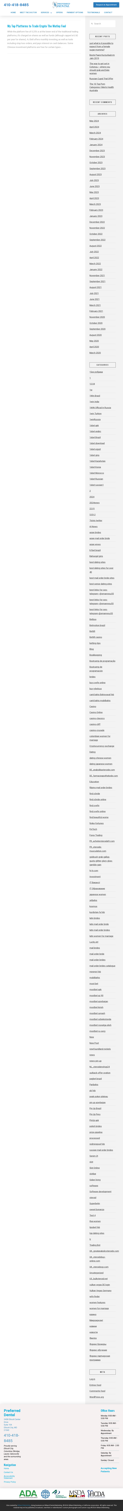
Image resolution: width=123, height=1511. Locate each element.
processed (94, 1138)
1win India (94, 401)
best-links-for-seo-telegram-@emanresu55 (101, 611)
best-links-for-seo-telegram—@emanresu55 (101, 592)
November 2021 (97, 275)
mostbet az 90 (96, 995)
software (93, 1185)
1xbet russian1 (96, 485)
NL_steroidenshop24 (99, 1066)
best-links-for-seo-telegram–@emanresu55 (101, 601)
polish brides (95, 1126)
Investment (95, 876)
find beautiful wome (98, 817)
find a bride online (97, 799)
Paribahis (93, 1084)
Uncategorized (96, 1273)
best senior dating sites (100, 584)
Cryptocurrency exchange (101, 746)
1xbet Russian (96, 479)
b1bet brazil (95, 550)
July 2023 (94, 180)
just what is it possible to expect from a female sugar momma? (101, 46)
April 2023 (94, 198)
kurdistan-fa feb (97, 912)
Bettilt (92, 631)
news (92, 1055)
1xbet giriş (94, 455)
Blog (91, 649)
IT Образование (97, 888)
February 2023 (96, 210)
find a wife (94, 805)
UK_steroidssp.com (98, 1267)
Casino (92, 706)
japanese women (97, 894)
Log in (92, 1379)
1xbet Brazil (95, 437)
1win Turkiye (95, 413)
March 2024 (95, 133)
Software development (100, 1191)
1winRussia (95, 419)
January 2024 (95, 144)
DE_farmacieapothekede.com (103, 776)
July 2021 (94, 293)
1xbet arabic (95, 431)
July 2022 (94, 251)
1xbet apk (94, 425)
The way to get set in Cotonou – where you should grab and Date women (99, 68)
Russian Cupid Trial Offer (101, 78)
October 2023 (95, 162)
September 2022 (97, 240)
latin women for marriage (101, 936)
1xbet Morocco (96, 473)
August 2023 (95, 174)
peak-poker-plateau (98, 1096)
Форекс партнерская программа (99, 1358)
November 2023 (97, 156)
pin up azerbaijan (97, 1102)
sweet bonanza (96, 1209)
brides (92, 676)
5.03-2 (92, 514)
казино (92, 1314)
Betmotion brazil (97, 625)
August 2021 (95, 287)
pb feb (92, 1090)
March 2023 (95, 204)
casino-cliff (94, 724)
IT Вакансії (94, 882)
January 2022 (95, 269)
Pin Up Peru (94, 1114)
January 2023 (95, 216)
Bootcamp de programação (102, 661)
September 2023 (97, 168)
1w (90, 390)
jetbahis (93, 900)
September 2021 (97, 281)
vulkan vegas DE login (99, 1284)
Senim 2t (93, 1156)
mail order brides (97, 960)
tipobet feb (94, 1227)
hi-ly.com (93, 870)
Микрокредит (96, 1320)
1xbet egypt (95, 449)
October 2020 (95, 323)
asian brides (95, 532)
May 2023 (94, 192)
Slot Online (94, 1168)
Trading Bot (94, 1245)
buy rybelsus (95, 688)
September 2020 (97, 329)
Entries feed (95, 1385)
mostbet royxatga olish (100, 1025)
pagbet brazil (95, 1078)
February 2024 (96, 139)
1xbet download (97, 443)
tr (90, 1239)
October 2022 (95, 234)
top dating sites (96, 1233)
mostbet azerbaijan (98, 1001)
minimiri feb (95, 971)
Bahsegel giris (96, 556)
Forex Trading (95, 835)
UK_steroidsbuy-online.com (97, 1259)
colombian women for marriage (99, 738)
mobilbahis (94, 977)
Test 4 (92, 1215)
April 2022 (94, 257)
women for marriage (99, 1308)
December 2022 (97, 222)
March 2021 (95, 305)
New (91, 1037)
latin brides (94, 918)
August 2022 (95, 246)
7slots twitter (95, 520)
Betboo (92, 619)
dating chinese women (100, 758)
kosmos (93, 906)
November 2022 (97, 228)
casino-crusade (96, 730)
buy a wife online (97, 682)
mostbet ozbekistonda (100, 1019)
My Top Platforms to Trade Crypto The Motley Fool (36, 26)
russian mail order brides (101, 1150)
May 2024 (94, 121)
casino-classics (97, 718)
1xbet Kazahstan (97, 461)
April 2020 (94, 346)
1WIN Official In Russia (100, 407)
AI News (93, 526)
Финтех (93, 1338)
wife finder (94, 1296)
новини (93, 1326)
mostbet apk (95, 989)
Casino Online (96, 712)
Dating (92, 752)
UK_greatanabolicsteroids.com (104, 1251)
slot (91, 1162)
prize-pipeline (95, 1132)
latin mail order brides (99, 930)
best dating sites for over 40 (101, 570)
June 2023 (94, 186)
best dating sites (97, 562)
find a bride (94, 793)
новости (93, 1332)
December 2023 (97, 150)
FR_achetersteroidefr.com (102, 841)
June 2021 (94, 299)
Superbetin (94, 1203)
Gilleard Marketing (23, 1505)
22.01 (92, 508)
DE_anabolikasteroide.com (102, 769)
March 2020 (95, 353)
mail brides (94, 948)
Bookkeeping (95, 655)
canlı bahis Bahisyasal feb (101, 694)
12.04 (92, 384)
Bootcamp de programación (96, 669)
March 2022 (95, 263)
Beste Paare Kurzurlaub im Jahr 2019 (102, 57)
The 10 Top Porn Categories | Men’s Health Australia (101, 87)
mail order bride (96, 954)
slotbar (92, 1173)
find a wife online (97, 811)
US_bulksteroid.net (98, 1278)
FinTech (93, 829)
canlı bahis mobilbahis (100, 700)
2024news (94, 502)
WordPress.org (96, 1397)
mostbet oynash (97, 1013)
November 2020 (97, 317)
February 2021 (96, 311)
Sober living (95, 1179)
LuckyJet (93, 942)
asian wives (95, 544)
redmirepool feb (97, 1144)
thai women (95, 1221)
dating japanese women (100, 764)
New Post (94, 1043)
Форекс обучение (98, 1350)
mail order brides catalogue (102, 966)
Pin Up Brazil (95, 1108)
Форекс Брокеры (97, 1344)
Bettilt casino (95, 637)
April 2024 (94, 127)
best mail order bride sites (101, 578)
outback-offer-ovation (99, 1073)
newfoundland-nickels (100, 1049)
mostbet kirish (96, 1007)
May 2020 (94, 341)
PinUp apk (94, 1120)
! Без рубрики (96, 372)
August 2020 (95, 335)
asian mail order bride (99, 538)
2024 (91, 497)
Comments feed (97, 1391)
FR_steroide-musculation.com (97, 849)
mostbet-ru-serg (97, 1031)
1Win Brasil (94, 395)
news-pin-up (95, 1061)
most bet (93, 983)
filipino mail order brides (100, 787)
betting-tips (95, 643)
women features (97, 1302)
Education (94, 781)
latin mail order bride (99, 924)
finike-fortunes (96, 823)
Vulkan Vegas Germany (100, 1290)
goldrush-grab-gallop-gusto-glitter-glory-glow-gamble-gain (101, 861)
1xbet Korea (95, 467)
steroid (92, 1197)
